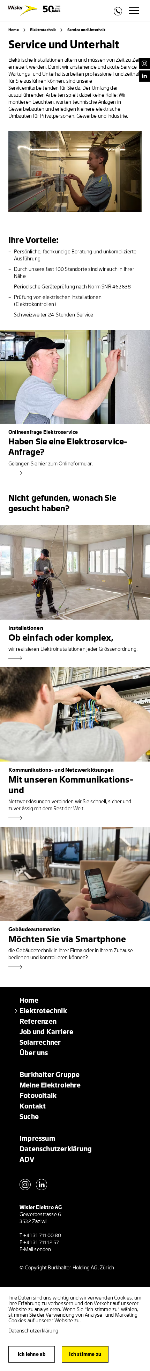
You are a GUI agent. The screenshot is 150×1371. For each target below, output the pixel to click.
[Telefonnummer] (118, 13)
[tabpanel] (75, 171)
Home (13, 30)
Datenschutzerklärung (33, 1331)
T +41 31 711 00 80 (40, 1235)
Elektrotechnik (43, 30)
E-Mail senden (35, 1249)
